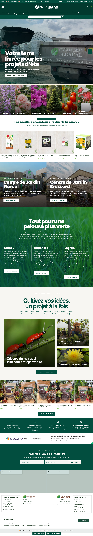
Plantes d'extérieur (51, 12)
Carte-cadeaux (7, 14)
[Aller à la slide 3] (12, 82)
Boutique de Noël (29, 523)
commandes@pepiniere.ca (84, 1)
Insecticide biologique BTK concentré (63, 156)
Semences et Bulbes (23, 12)
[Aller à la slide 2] (9, 82)
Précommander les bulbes (15, 75)
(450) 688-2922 (27, 503)
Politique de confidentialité (29, 525)
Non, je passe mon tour (53, 533)
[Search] (63, 17)
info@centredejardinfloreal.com (31, 504)
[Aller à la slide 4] (15, 82)
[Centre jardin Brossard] (63, 497)
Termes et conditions (44, 525)
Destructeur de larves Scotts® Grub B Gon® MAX (45, 156)
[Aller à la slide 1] (6, 82)
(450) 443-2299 (65, 503)
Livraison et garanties (41, 523)
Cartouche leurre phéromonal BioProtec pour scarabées (27, 156)
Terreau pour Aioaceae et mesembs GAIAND (44, 406)
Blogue (12, 523)
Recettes (19, 523)
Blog (15, 14)
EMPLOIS (61, 1)
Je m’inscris (75, 462)
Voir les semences (41, 273)
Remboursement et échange (11, 525)
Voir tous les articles (46, 372)
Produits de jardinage (73, 12)
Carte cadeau (83, 520)
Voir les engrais (72, 277)
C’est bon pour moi (38, 533)
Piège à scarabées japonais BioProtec (81, 156)
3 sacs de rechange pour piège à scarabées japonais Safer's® (9, 156)
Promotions (22, 14)
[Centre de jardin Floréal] (29, 497)
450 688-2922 (70, 1)
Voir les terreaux (11, 271)
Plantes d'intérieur (37, 12)
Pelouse (61, 12)
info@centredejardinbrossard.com (61, 504)
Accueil (6, 523)
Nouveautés (6, 12)
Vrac (13, 12)
